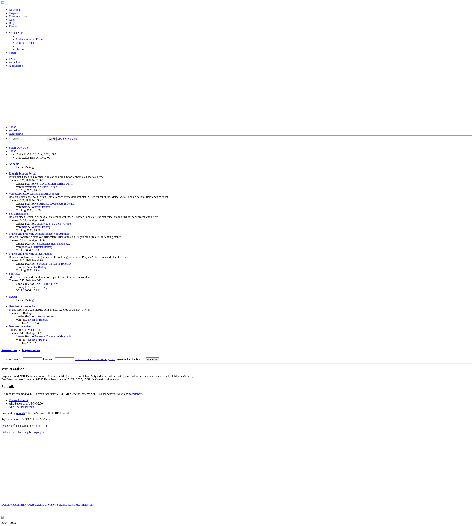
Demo (12, 19)
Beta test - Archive (20, 326)
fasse (24, 319)
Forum (13, 26)
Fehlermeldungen (19, 213)
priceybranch (29, 186)
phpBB (20, 413)
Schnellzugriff (17, 32)
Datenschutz (72, 504)
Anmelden (15, 130)
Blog (12, 23)
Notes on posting (44, 316)
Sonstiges (14, 273)
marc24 (25, 206)
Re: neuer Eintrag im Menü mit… (54, 336)
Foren (12, 52)
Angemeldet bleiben (129, 359)
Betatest (13, 296)
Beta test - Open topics (22, 306)
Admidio (14, 163)
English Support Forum (22, 173)
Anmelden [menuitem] (15, 62)
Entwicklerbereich (31, 504)
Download (15, 9)
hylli (24, 287)
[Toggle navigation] (6, 4)
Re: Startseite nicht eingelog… (52, 243)
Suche (12, 127)
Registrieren (16, 133)
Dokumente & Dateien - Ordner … (54, 223)
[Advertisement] (237, 96)
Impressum (87, 504)
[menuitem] (30, 39)
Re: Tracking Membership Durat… (54, 183)
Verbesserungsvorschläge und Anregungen (34, 193)
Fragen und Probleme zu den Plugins (30, 253)
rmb (23, 267)
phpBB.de (42, 425)
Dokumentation (18, 16)
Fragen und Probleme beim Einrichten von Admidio (39, 233)
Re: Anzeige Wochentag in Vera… (54, 203)
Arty (16, 419)
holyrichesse (136, 393)
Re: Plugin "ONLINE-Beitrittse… (54, 263)
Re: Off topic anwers (46, 283)
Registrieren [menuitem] (16, 65)
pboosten (26, 247)
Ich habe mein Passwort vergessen (95, 359)
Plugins (13, 13)
